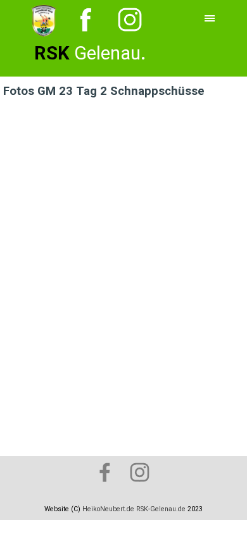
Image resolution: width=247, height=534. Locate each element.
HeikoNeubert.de (108, 509)
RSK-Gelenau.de (161, 509)
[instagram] (139, 472)
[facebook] (104, 472)
